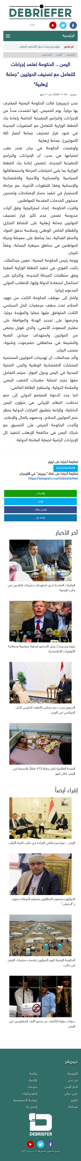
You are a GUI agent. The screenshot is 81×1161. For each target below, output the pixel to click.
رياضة (33, 1074)
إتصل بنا (31, 1107)
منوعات (32, 1087)
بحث (32, 24)
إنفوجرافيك (29, 1094)
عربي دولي (71, 1094)
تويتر (40, 501)
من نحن (73, 1081)
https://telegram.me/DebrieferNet (53, 479)
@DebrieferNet (65, 468)
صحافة (73, 1107)
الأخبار (59, 54)
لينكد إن (40, 517)
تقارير (74, 1101)
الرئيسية (69, 36)
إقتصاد (32, 1081)
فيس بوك (41, 509)
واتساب (40, 493)
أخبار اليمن (47, 54)
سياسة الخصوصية (25, 1101)
